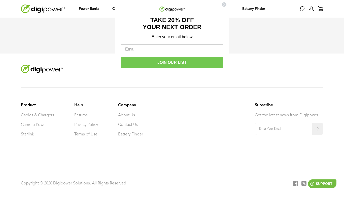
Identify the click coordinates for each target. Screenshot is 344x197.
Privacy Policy (86, 125)
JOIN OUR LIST (172, 62)
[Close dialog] (224, 4)
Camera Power (34, 125)
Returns (81, 115)
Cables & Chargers (37, 115)
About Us (126, 115)
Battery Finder (130, 134)
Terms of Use (85, 134)
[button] (301, 8)
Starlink (27, 134)
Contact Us (128, 125)
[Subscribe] (317, 129)
